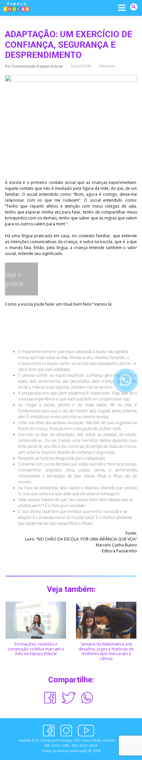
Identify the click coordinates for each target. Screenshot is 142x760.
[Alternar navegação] (122, 7)
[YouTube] (86, 730)
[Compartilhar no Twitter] (69, 697)
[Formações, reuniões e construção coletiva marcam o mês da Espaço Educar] (36, 619)
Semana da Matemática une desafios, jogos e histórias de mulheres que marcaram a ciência (106, 651)
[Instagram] (66, 730)
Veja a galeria (14, 279)
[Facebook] (48, 730)
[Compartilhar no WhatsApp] (87, 697)
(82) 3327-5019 (84, 746)
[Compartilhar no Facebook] (50, 697)
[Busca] (133, 6)
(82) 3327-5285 (57, 746)
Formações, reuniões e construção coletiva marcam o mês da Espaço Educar (36, 648)
